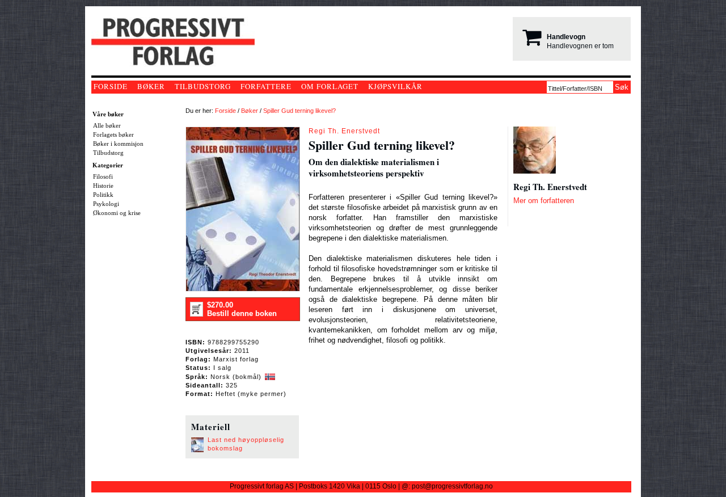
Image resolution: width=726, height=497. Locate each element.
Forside (225, 110)
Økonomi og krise (117, 212)
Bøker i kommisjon (118, 143)
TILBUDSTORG (203, 86)
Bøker (249, 110)
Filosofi (103, 176)
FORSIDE (111, 86)
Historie (103, 185)
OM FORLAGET (329, 86)
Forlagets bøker (113, 134)
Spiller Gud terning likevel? (299, 110)
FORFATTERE (266, 86)
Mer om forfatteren (543, 200)
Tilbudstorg (108, 152)
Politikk (103, 194)
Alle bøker (107, 125)
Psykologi (106, 203)
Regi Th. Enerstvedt (344, 131)
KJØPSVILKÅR (395, 86)
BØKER (151, 86)
